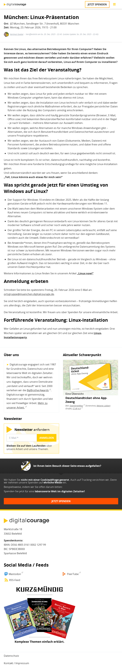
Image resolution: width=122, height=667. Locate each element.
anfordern (32, 429)
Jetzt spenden (97, 4)
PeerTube (73, 574)
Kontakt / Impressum (16, 663)
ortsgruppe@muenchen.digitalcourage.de (29, 294)
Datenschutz (11, 655)
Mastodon (15, 574)
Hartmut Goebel (16, 34)
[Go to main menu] (114, 4)
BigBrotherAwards (38, 390)
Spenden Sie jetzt (14, 491)
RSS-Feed (14, 580)
